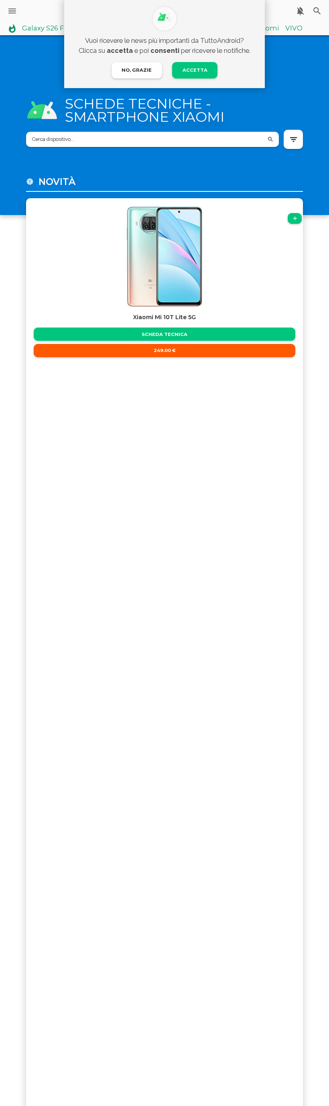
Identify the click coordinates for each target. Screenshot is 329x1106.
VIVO (294, 28)
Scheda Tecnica (164, 334)
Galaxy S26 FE (45, 28)
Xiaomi (267, 28)
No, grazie (137, 70)
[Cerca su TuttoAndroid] (317, 11)
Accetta (195, 70)
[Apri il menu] (12, 11)
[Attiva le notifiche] (300, 11)
